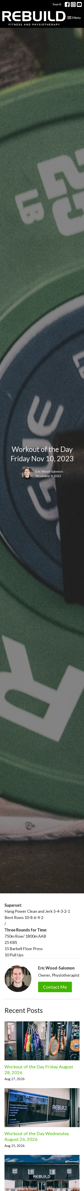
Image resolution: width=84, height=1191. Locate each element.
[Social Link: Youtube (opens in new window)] (79, 4)
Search (57, 4)
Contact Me (55, 987)
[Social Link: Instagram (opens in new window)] (73, 4)
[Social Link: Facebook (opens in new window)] (67, 4)
